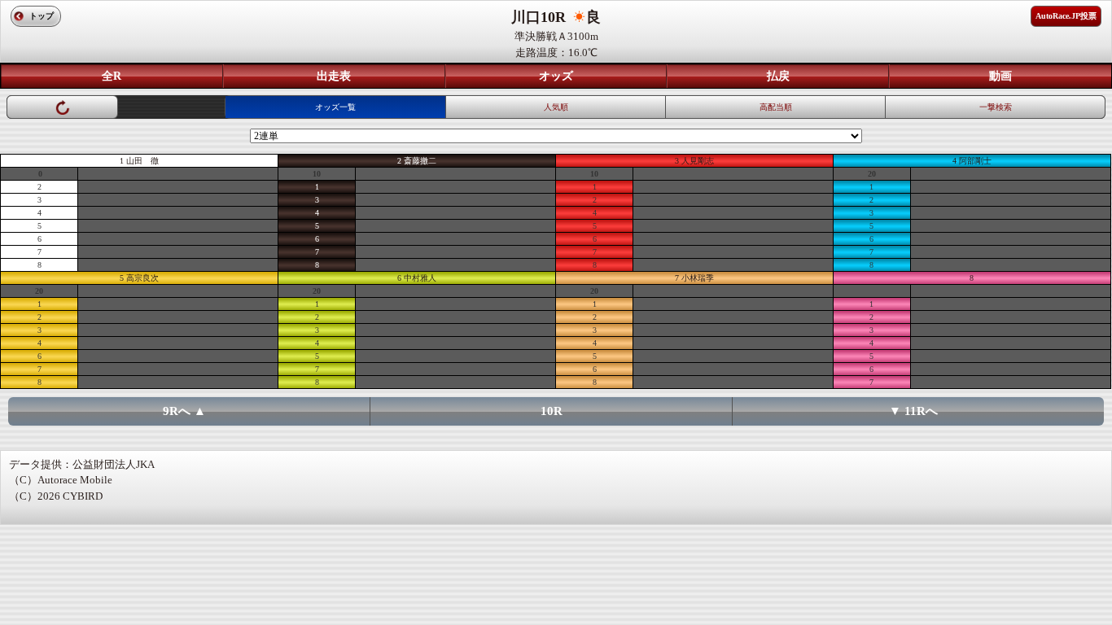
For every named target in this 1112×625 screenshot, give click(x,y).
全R (111, 76)
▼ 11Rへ (913, 410)
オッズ (556, 76)
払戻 (778, 76)
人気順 (556, 107)
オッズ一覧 (335, 107)
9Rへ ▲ (184, 410)
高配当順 (776, 107)
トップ (41, 15)
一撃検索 (995, 107)
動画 (1000, 76)
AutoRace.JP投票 (1066, 15)
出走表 (334, 76)
